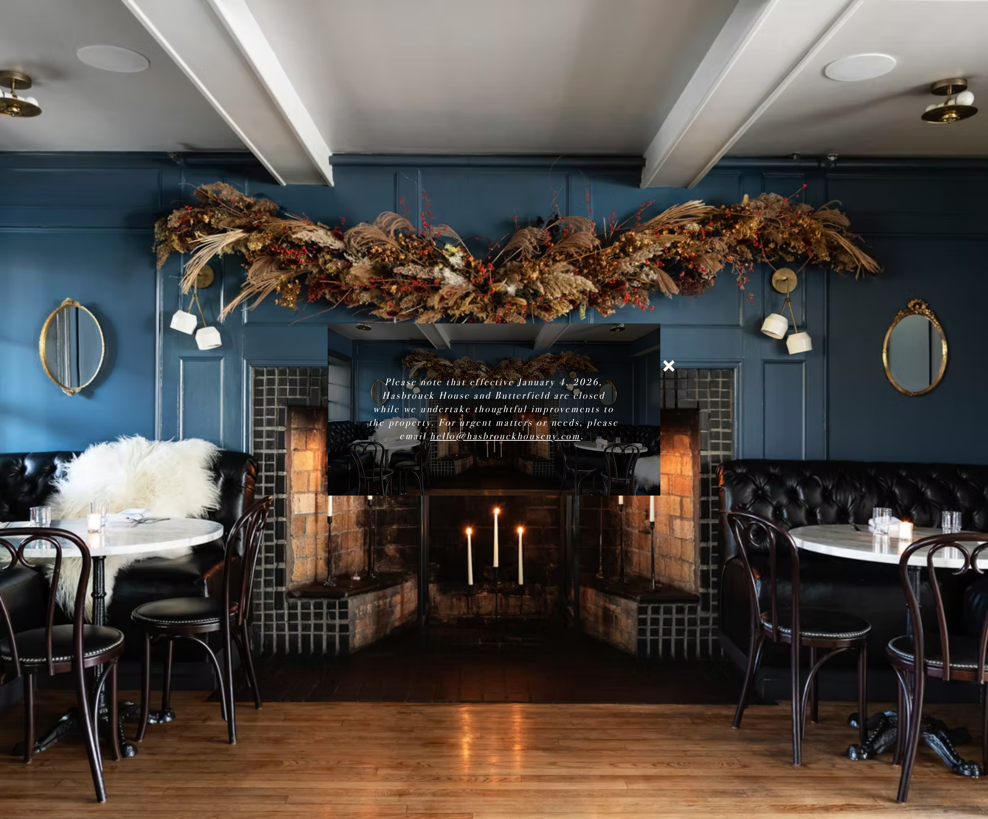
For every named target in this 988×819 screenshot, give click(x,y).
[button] (669, 366)
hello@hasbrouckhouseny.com (505, 436)
